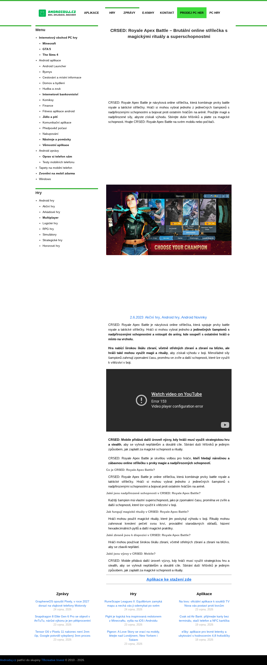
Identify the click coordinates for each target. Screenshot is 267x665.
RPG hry (48, 228)
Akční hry (152, 317)
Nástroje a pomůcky (57, 139)
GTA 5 (47, 49)
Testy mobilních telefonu (58, 162)
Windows (45, 179)
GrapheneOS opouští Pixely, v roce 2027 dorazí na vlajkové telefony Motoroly (62, 603)
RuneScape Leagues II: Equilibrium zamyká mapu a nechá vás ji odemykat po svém (133, 603)
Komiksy (48, 100)
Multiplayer (50, 217)
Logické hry (50, 223)
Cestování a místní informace (62, 77)
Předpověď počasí (55, 128)
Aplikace (91, 12)
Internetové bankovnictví (60, 94)
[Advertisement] (169, 69)
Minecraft (49, 43)
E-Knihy (148, 12)
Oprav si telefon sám (57, 156)
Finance (48, 105)
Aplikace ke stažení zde (168, 579)
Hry (112, 12)
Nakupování (50, 133)
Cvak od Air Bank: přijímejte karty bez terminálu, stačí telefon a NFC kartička (204, 618)
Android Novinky (194, 317)
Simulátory (50, 234)
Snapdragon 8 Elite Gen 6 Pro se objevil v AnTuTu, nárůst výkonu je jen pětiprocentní (62, 618)
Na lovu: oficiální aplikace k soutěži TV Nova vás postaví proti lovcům (204, 603)
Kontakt (167, 12)
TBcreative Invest (52, 660)
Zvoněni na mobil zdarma (57, 173)
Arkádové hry (51, 212)
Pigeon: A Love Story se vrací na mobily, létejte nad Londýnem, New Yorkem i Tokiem (133, 635)
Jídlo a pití (50, 116)
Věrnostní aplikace (56, 145)
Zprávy (129, 12)
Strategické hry (52, 240)
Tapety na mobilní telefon (55, 167)
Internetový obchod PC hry (58, 37)
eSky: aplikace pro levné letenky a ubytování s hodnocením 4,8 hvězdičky (204, 633)
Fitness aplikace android (59, 111)
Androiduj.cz (8, 660)
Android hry (170, 317)
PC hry (214, 12)
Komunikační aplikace (57, 122)
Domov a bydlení (54, 83)
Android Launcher (54, 66)
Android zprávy (49, 150)
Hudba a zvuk (52, 88)
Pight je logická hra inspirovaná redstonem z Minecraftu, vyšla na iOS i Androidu (133, 618)
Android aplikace (50, 60)
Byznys (47, 71)
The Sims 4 (50, 54)
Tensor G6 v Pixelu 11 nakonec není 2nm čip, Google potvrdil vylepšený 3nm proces (62, 633)
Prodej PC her (192, 12)
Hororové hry (51, 245)
